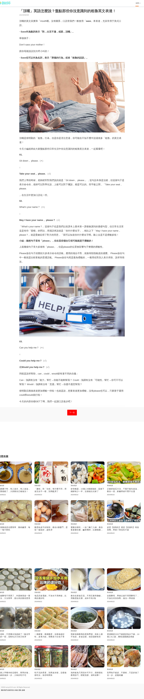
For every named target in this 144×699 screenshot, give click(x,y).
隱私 (20, 690)
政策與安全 (11, 690)
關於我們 (4, 690)
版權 (23, 690)
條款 (16, 690)
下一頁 (72, 412)
